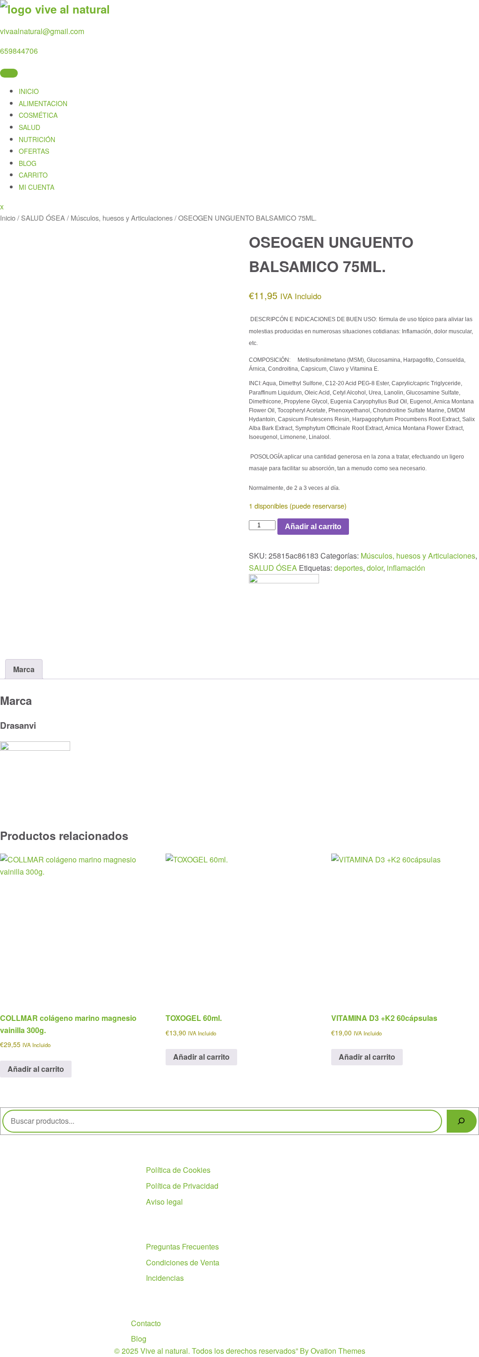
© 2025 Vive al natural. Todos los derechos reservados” (239, 1350)
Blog (138, 1338)
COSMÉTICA (38, 115)
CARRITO (33, 174)
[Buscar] (462, 1121)
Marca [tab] (24, 669)
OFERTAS (34, 151)
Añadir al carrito (313, 527)
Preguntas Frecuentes (182, 1246)
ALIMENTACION (43, 103)
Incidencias (165, 1277)
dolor (375, 567)
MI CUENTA (36, 187)
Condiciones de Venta (182, 1262)
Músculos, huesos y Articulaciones (122, 218)
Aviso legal (164, 1201)
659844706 (19, 50)
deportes (348, 567)
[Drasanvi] (284, 580)
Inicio (7, 218)
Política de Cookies (178, 1169)
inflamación (406, 567)
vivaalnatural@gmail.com (42, 31)
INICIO (29, 91)
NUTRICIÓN (37, 139)
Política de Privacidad (182, 1185)
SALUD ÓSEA (43, 218)
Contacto (146, 1323)
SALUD (29, 127)
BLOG (27, 163)
